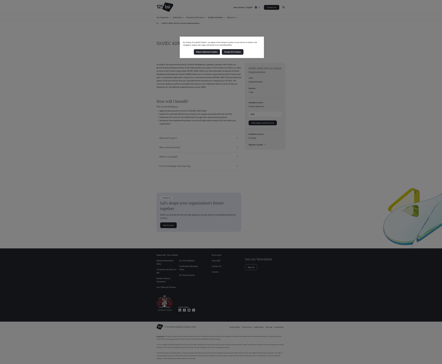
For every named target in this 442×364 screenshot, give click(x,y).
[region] (222, 47)
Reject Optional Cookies (207, 52)
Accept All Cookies (232, 52)
